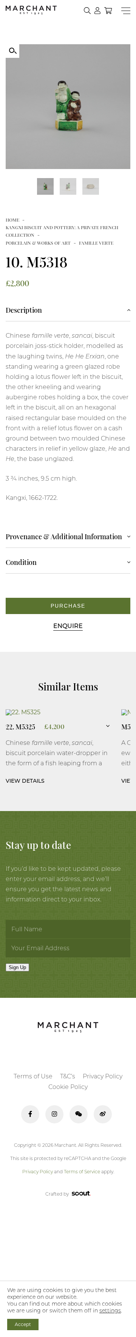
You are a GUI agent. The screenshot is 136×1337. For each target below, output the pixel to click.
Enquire (68, 626)
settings (110, 1310)
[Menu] (125, 11)
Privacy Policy (102, 1076)
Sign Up (17, 967)
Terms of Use (33, 1076)
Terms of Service (82, 1171)
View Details (25, 780)
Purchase (68, 606)
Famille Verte (96, 243)
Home (12, 220)
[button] (12, 51)
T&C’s (67, 1076)
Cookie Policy (68, 1086)
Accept (23, 1324)
